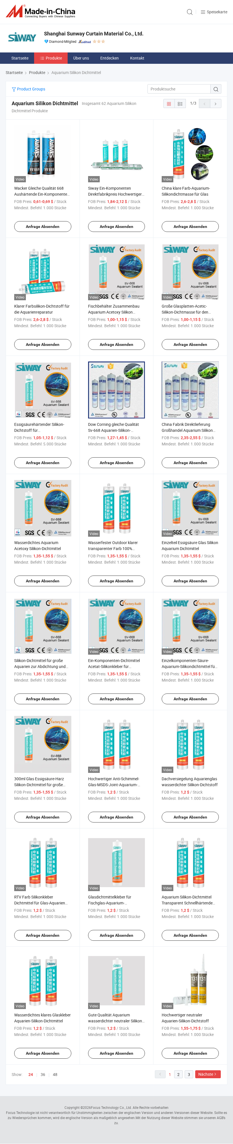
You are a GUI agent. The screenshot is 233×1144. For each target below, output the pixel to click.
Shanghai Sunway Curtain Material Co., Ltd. (93, 34)
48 (55, 1074)
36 (43, 1074)
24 (30, 1074)
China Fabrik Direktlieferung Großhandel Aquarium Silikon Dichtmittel (187, 430)
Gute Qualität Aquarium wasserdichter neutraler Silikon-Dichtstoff (115, 1020)
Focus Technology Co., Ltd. (111, 1107)
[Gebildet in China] (41, 11)
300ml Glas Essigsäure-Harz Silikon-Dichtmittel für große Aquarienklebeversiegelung (39, 784)
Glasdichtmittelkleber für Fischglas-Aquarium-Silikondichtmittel (109, 903)
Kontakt (137, 58)
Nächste (205, 1074)
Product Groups (30, 89)
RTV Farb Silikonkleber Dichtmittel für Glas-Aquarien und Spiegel (39, 903)
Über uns (81, 58)
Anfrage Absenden (42, 226)
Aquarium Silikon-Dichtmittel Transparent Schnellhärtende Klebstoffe (187, 903)
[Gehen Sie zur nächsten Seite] (215, 103)
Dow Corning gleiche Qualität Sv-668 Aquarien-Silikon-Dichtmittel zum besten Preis (113, 430)
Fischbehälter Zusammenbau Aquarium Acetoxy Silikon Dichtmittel (114, 312)
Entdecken (109, 58)
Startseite (19, 58)
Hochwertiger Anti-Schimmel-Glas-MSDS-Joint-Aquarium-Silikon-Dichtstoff (113, 784)
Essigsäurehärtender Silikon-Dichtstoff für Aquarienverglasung (39, 430)
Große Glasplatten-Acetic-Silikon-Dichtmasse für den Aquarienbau (185, 312)
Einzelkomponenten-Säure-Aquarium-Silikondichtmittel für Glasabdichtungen (189, 666)
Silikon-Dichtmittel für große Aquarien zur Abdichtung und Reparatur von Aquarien (40, 666)
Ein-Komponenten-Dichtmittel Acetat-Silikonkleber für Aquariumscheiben (114, 666)
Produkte (54, 58)
